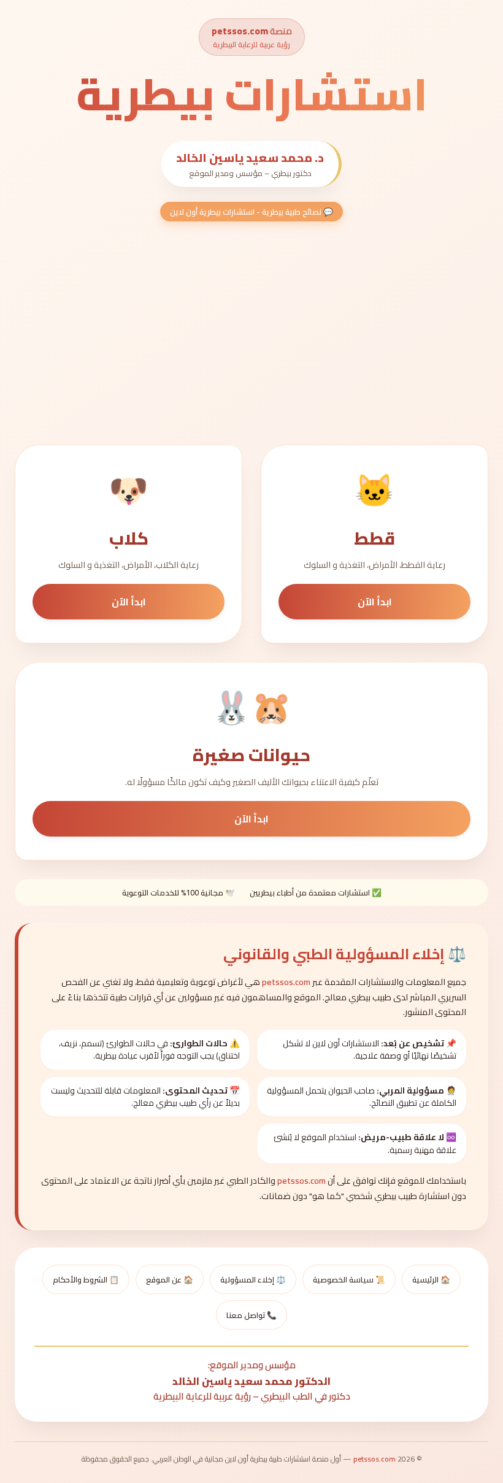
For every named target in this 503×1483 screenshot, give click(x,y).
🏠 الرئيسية (431, 1279)
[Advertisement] (251, 337)
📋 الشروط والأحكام (86, 1279)
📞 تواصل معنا (251, 1315)
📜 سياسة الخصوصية (349, 1279)
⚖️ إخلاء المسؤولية (253, 1279)
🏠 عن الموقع (169, 1279)
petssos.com (240, 31)
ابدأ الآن (375, 601)
